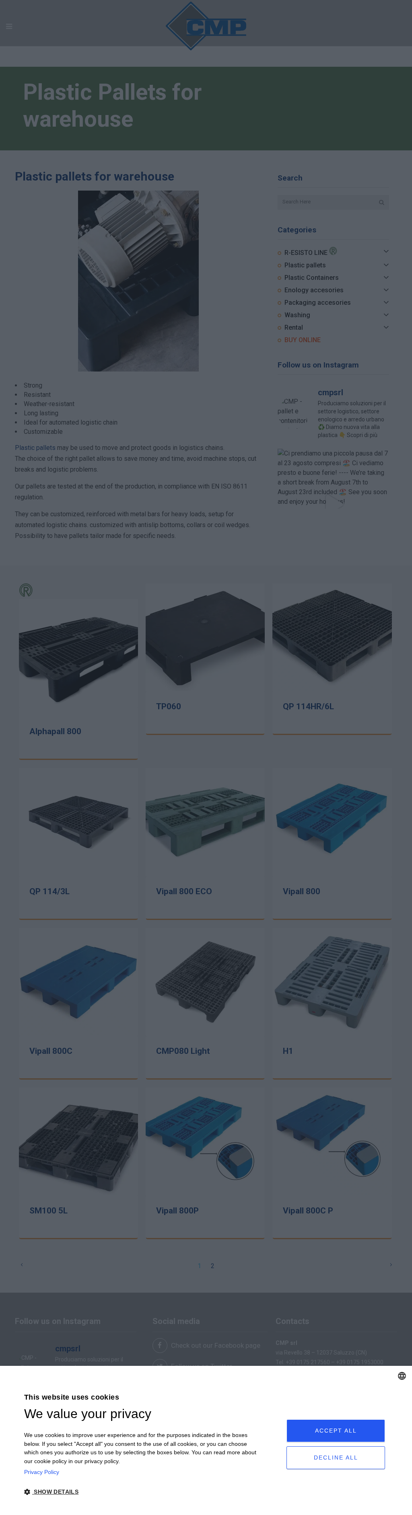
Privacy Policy (41, 1472)
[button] (142, 1492)
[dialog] (206, 1440)
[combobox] (402, 1376)
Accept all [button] (336, 1430)
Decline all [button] (336, 1457)
